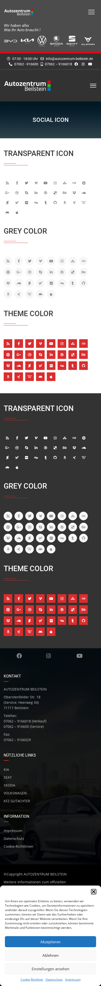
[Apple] (17, 212)
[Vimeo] (36, 182)
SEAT (8, 777)
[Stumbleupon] (65, 182)
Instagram (48, 655)
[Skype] (27, 192)
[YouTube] (46, 182)
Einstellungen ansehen (50, 968)
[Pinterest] (84, 182)
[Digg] (36, 202)
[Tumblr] (46, 202)
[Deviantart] (8, 202)
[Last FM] (75, 182)
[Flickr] (27, 202)
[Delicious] (55, 192)
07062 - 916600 (25, 64)
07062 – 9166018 (58, 64)
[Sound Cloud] (84, 192)
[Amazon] (65, 202)
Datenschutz (54, 979)
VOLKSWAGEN (15, 793)
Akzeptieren (50, 941)
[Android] (8, 212)
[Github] (55, 202)
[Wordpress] (46, 192)
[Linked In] (36, 192)
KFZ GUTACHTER (17, 801)
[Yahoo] (17, 202)
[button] (93, 891)
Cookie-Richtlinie (32, 979)
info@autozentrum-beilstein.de (69, 59)
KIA (6, 769)
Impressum (73, 979)
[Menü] (91, 12)
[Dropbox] (75, 192)
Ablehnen (50, 955)
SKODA (9, 785)
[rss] (8, 182)
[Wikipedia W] (84, 202)
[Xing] (75, 202)
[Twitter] (27, 182)
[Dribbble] (17, 192)
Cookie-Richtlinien (18, 846)
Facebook (19, 655)
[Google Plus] (8, 192)
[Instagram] (55, 182)
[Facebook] (17, 182)
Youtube (79, 655)
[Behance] (65, 192)
